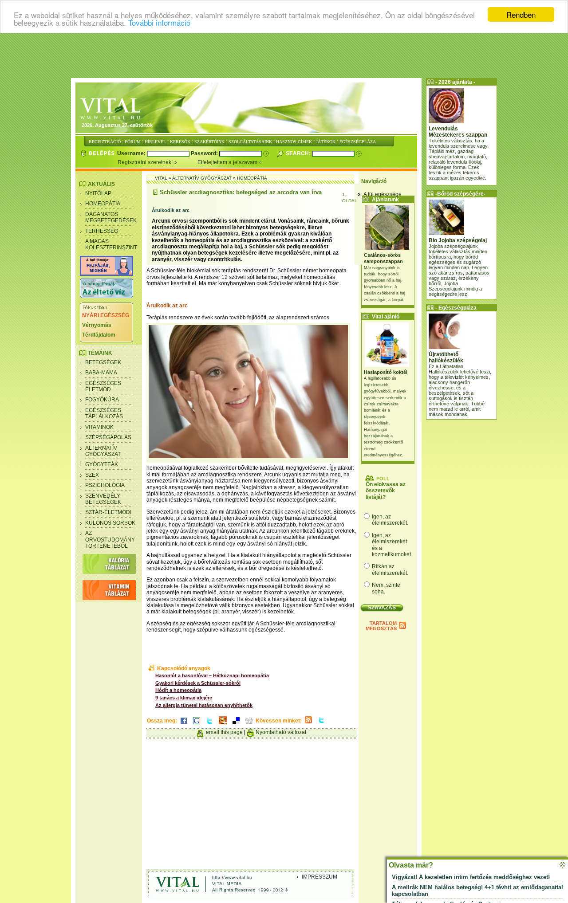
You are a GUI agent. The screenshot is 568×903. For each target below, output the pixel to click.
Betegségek (103, 362)
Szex (92, 475)
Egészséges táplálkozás (104, 413)
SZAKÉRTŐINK (209, 141)
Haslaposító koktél (385, 372)
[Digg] (249, 725)
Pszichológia (105, 485)
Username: (132, 153)
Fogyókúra (102, 400)
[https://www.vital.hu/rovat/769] (106, 274)
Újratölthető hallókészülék (446, 357)
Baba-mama (101, 372)
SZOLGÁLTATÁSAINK (250, 141)
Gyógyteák (101, 464)
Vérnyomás (96, 325)
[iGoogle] (196, 725)
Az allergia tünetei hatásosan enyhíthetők (203, 705)
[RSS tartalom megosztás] (308, 724)
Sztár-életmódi (108, 512)
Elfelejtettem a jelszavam (228, 162)
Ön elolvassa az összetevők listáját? (386, 490)
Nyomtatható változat (281, 732)
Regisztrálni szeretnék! (146, 162)
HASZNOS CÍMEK (294, 141)
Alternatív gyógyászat (103, 451)
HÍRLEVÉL (155, 141)
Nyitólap (98, 193)
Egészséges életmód (103, 386)
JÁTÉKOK (325, 141)
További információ (159, 22)
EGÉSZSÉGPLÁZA (357, 141)
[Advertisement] (284, 55)
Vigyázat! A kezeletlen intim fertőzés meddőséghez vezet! (471, 877)
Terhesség (101, 231)
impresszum (319, 877)
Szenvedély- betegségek (103, 499)
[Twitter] (209, 725)
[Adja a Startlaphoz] (223, 725)
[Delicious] (236, 725)
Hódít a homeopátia (178, 690)
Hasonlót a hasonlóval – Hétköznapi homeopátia (212, 675)
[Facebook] (183, 725)
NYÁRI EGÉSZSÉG (105, 315)
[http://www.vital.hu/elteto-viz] (106, 296)
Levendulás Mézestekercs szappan (458, 132)
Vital (161, 178)
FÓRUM (133, 141)
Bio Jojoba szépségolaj (458, 240)
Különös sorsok (110, 523)
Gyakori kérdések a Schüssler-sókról (198, 683)
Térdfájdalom (98, 335)
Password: (205, 153)
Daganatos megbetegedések (111, 217)
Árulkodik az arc (170, 210)
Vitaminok (99, 427)
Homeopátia (102, 203)
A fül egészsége (382, 194)
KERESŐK (180, 141)
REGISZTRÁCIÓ (105, 141)
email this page (224, 732)
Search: (299, 153)
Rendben (521, 14)
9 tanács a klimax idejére (183, 697)
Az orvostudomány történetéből (110, 539)
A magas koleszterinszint (111, 244)
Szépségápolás (108, 437)
